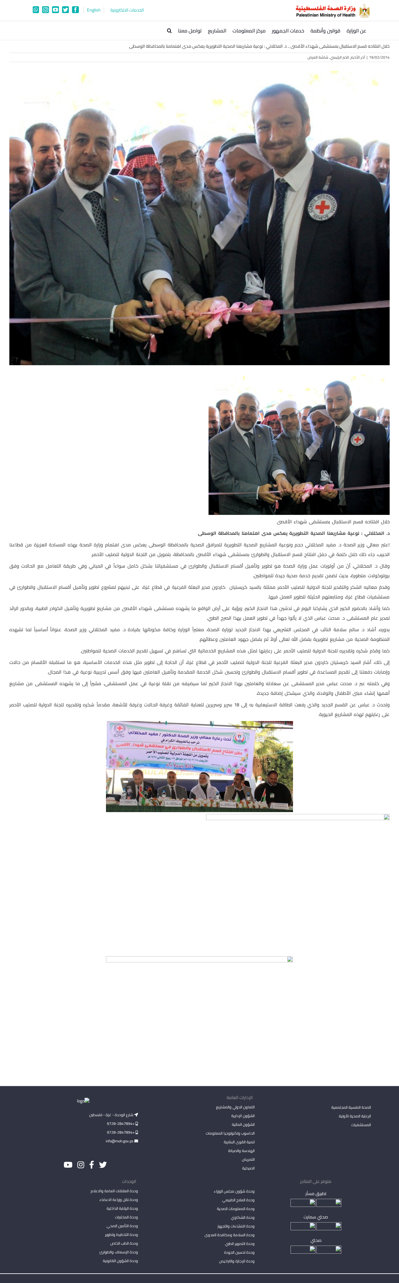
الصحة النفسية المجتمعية (351, 1108)
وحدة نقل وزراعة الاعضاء (118, 1199)
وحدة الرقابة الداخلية (122, 1208)
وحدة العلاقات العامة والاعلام (114, 1190)
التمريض (248, 1159)
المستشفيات (361, 1124)
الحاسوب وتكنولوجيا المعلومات (230, 1133)
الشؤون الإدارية (242, 1115)
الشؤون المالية (243, 1124)
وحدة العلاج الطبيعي (238, 1199)
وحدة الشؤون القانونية (120, 1260)
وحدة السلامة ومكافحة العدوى (229, 1234)
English (94, 10)
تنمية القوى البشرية (239, 1141)
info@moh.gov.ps (120, 1141)
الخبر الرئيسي (339, 57)
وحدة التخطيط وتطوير (121, 1234)
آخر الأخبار (358, 57)
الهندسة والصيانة (241, 1150)
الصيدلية (248, 1168)
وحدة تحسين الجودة (239, 1252)
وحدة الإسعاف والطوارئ (118, 1252)
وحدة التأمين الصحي (122, 1225)
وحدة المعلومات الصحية (235, 1208)
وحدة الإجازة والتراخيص (236, 1261)
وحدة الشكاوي (242, 1217)
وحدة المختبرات (126, 1217)
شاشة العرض (318, 57)
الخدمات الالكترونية (127, 10)
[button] (169, 30)
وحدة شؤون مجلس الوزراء (234, 1192)
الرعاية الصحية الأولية (355, 1116)
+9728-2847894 (121, 1123)
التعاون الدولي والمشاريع (235, 1107)
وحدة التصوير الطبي (239, 1243)
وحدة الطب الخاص (124, 1243)
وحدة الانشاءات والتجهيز (236, 1226)
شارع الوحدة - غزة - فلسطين (111, 1114)
